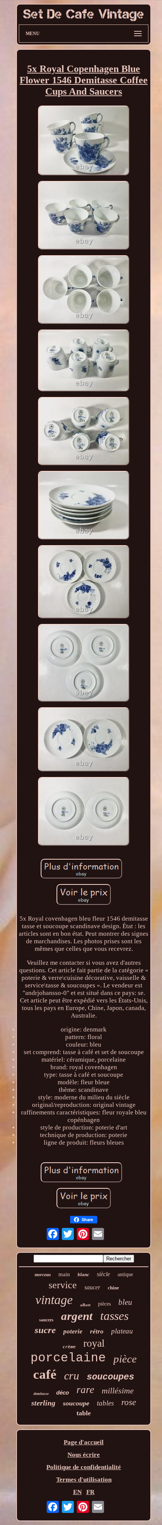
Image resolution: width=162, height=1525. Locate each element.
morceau (43, 1274)
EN (77, 1492)
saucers (46, 1320)
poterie (73, 1331)
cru (71, 1375)
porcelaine (68, 1358)
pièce (125, 1359)
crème (69, 1346)
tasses (114, 1316)
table (83, 1413)
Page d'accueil (84, 1442)
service (63, 1285)
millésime (118, 1390)
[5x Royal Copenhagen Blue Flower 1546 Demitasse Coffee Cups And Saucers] (83, 141)
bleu (125, 1302)
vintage (54, 1300)
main (64, 1274)
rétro (97, 1331)
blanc (83, 1274)
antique (125, 1274)
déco (62, 1392)
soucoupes (110, 1377)
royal (94, 1343)
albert (85, 1305)
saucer (92, 1287)
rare (85, 1389)
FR (90, 1492)
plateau (122, 1331)
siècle (103, 1274)
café (45, 1374)
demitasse (41, 1394)
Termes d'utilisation (84, 1479)
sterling (43, 1403)
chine (113, 1288)
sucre (45, 1330)
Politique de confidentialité (83, 1467)
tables (105, 1403)
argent (77, 1316)
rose (128, 1402)
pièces (104, 1304)
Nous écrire (83, 1454)
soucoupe (76, 1403)
